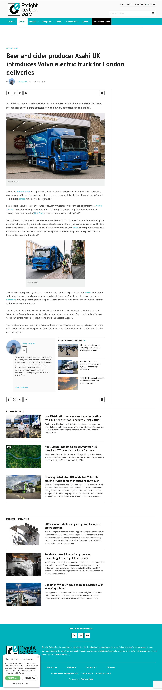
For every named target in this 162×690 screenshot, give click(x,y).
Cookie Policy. (18, 673)
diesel (88, 292)
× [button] (38, 657)
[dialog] (21, 670)
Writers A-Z (91, 667)
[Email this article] (25, 93)
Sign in (72, 88)
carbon (22, 198)
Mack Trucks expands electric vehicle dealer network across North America (92, 380)
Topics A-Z (71, 667)
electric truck (23, 191)
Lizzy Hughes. (21, 81)
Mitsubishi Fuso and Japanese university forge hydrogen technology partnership (90, 365)
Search (154, 13)
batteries (11, 299)
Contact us (52, 667)
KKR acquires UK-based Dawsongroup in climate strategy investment (90, 347)
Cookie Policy (87, 673)
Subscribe (126, 4)
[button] (21, 683)
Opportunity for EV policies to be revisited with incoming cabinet (74, 586)
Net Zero (38, 213)
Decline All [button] (30, 678)
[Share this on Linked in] (20, 93)
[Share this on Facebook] (8, 93)
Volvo (75, 227)
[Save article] (102, 93)
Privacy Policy (103, 673)
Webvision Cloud (87, 679)
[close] (104, 88)
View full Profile (21, 387)
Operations (12, 48)
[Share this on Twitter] (14, 93)
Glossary (111, 667)
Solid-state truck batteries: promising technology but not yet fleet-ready (68, 556)
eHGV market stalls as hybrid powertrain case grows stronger (73, 525)
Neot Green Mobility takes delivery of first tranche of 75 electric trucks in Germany (71, 448)
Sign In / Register (145, 4)
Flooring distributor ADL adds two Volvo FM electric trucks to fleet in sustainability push (72, 479)
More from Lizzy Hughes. (70, 340)
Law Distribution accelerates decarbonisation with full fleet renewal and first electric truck (73, 418)
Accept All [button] (12, 678)
